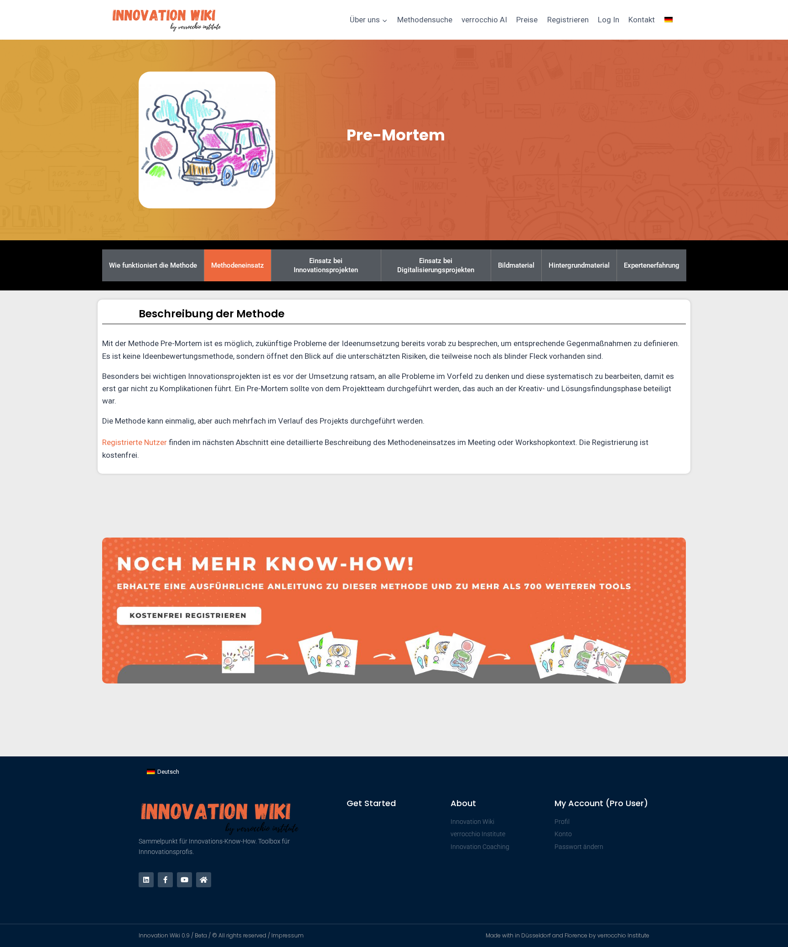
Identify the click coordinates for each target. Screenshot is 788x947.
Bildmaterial (516, 265)
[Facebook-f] (165, 879)
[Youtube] (184, 879)
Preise (527, 19)
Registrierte (123, 442)
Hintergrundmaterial (579, 265)
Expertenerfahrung (651, 265)
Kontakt (641, 19)
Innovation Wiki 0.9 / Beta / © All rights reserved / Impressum (221, 935)
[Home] (203, 879)
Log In (608, 19)
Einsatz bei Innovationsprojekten (326, 265)
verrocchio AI (484, 19)
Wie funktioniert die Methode (153, 265)
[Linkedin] (146, 879)
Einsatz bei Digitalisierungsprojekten (435, 265)
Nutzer (155, 442)
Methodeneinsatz (237, 265)
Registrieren (568, 19)
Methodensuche (424, 19)
